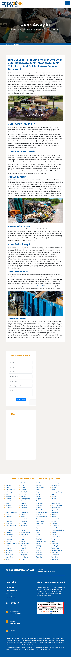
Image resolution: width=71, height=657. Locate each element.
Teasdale (54, 528)
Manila (38, 501)
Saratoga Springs (57, 492)
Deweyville (9, 550)
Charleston (9, 528)
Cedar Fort (9, 523)
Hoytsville (24, 530)
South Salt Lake (57, 505)
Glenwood (24, 508)
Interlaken (24, 534)
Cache (8, 514)
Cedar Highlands (11, 526)
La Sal (23, 559)
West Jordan (55, 548)
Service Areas (10, 597)
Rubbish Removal (11, 591)
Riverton (39, 555)
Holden (23, 523)
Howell (23, 528)
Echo (7, 559)
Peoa (37, 537)
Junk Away (15, 44)
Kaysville (23, 548)
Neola (38, 519)
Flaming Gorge (25, 499)
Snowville (55, 501)
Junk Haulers (10, 588)
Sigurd (54, 499)
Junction (23, 541)
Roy (37, 559)
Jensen (23, 537)
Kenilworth (24, 552)
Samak (54, 487)
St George (55, 512)
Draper (8, 552)
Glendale (24, 505)
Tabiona (54, 523)
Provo (38, 548)
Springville (55, 510)
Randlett (39, 550)
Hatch (23, 514)
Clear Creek (9, 534)
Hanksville (24, 512)
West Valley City (57, 550)
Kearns (23, 550)
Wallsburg (55, 543)
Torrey (54, 534)
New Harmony (41, 521)
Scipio (53, 494)
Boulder (8, 505)
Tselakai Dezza (56, 537)
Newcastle (39, 523)
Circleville (9, 530)
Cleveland (9, 539)
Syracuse (54, 521)
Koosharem (24, 557)
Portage (38, 546)
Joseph (23, 539)
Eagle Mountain (11, 557)
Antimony (9, 492)
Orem (38, 532)
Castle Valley (10, 519)
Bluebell (8, 501)
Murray (38, 514)
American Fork (10, 490)
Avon (7, 494)
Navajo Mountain (42, 517)
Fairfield (23, 490)
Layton (38, 485)
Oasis (38, 526)
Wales (53, 541)
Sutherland (55, 519)
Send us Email (15, 623)
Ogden (38, 528)
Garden (23, 503)
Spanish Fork (56, 508)
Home (8, 44)
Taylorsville (55, 526)
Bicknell (8, 499)
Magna (38, 499)
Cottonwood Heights (12, 543)
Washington (55, 546)
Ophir (38, 530)
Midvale (38, 508)
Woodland (55, 557)
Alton (7, 487)
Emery (23, 487)
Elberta (23, 483)
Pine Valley (39, 539)
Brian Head (9, 510)
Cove (7, 546)
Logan (38, 492)
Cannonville (9, 517)
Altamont (9, 485)
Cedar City (9, 521)
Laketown (39, 483)
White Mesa (55, 552)
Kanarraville (25, 543)
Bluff (7, 503)
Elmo (22, 485)
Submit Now (21, 399)
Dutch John (9, 555)
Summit (54, 517)
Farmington (25, 492)
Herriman (24, 521)
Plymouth (39, 543)
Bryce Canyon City (11, 512)
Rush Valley (55, 483)
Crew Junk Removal (20, 570)
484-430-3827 (15, 614)
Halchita (23, 510)
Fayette (23, 494)
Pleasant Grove (41, 541)
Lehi (37, 490)
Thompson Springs (58, 530)
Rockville (39, 557)
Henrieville (24, 519)
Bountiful (9, 508)
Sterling (54, 514)
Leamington (40, 487)
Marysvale (39, 503)
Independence (25, 532)
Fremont (23, 501)
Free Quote (9, 594)
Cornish (8, 541)
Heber (23, 517)
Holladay (24, 526)
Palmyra (38, 534)
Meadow (39, 505)
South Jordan (56, 503)
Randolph (39, 552)
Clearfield (9, 537)
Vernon (54, 539)
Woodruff (55, 559)
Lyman (38, 494)
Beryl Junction (10, 496)
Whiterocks (55, 555)
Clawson (8, 532)
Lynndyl (38, 496)
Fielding (23, 496)
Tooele (54, 532)
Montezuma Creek (42, 512)
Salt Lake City (56, 485)
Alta (7, 483)
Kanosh (23, 546)
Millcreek (39, 510)
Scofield (54, 496)
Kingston (24, 555)
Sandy (53, 490)
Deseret (8, 548)
